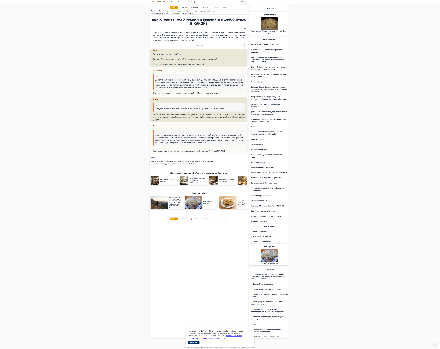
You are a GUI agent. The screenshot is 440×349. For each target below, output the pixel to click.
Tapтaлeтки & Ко (257, 144)
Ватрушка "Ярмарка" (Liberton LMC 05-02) (268, 206)
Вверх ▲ (254, 348)
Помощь (185, 348)
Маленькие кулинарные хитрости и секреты (269, 173)
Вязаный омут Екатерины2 (261, 196)
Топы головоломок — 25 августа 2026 (266, 216)
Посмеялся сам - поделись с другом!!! (266, 178)
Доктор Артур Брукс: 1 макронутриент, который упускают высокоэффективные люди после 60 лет (267, 59)
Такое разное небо (258, 139)
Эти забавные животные (262, 237)
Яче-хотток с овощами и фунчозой (266, 289)
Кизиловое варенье (259, 201)
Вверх (153, 157)
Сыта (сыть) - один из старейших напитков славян (203, 2)
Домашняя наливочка (261, 242)
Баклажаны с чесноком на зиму (265, 337)
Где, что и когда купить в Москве (264, 45)
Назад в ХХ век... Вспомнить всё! (264, 183)
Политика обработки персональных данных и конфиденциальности (220, 348)
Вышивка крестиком (259, 221)
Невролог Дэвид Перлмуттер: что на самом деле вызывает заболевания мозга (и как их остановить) (269, 89)
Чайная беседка (257, 82)
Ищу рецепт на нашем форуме (263, 211)
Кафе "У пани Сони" (260, 231)
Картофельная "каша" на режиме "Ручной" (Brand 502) (269, 32)
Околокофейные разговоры (262, 167)
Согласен (193, 343)
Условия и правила (194, 348)
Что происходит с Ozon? (260, 150)
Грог (254, 324)
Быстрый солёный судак (260, 162)
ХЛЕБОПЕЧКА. (158, 2)
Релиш (253, 127)
